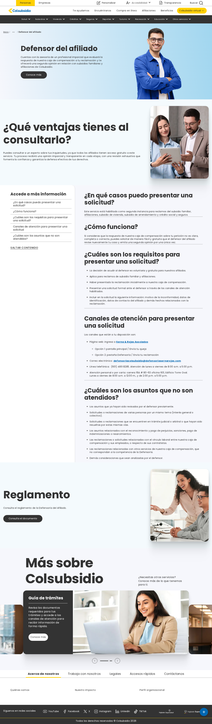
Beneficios (167, 10)
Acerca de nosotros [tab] (43, 674)
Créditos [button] (74, 19)
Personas (25, 2)
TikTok (142, 711)
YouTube (53, 711)
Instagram (105, 711)
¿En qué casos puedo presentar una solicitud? (37, 203)
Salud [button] (24, 19)
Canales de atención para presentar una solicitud (40, 228)
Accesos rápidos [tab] (142, 674)
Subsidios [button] (40, 19)
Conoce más (34, 74)
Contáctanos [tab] (174, 674)
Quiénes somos (19, 690)
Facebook (73, 711)
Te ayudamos (81, 10)
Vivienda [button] (57, 19)
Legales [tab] (115, 674)
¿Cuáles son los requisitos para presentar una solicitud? (40, 218)
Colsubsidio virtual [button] (190, 10)
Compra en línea (126, 10)
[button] (94, 660)
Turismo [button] (123, 19)
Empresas (44, 2)
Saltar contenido (24, 248)
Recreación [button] (140, 19)
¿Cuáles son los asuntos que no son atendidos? (36, 237)
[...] (14, 32)
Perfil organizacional (152, 690)
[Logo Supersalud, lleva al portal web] (166, 711)
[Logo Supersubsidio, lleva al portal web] (196, 711)
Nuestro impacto (85, 690)
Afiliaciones (149, 10)
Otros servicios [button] (180, 19)
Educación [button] (159, 19)
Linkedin (125, 711)
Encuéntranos (103, 10)
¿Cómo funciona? (24, 211)
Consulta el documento (23, 518)
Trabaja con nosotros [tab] (84, 674)
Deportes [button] (107, 19)
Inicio (6, 32)
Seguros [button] (90, 19)
